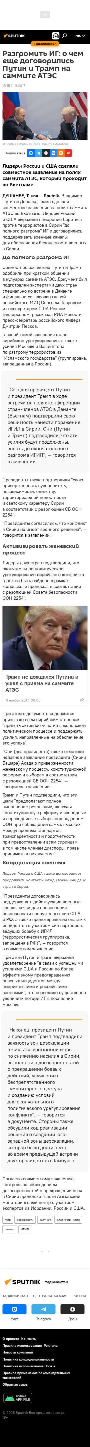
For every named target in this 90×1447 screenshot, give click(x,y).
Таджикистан (15, 1295)
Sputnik (11, 144)
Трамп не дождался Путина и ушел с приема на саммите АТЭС (42, 683)
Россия (79, 1295)
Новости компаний (17, 1352)
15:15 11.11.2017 (13, 85)
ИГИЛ (25, 1229)
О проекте (10, 1338)
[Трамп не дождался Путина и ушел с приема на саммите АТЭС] (45, 638)
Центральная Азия (50, 1295)
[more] (82, 700)
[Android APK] (18, 1398)
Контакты (28, 1338)
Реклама (51, 1345)
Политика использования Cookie (29, 1366)
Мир (8, 1220)
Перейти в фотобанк (54, 144)
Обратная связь (15, 1384)
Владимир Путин (68, 1220)
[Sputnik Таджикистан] (15, 37)
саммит (10, 1229)
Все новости (25, 1220)
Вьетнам (45, 1220)
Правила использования (22, 1345)
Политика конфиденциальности (28, 1359)
